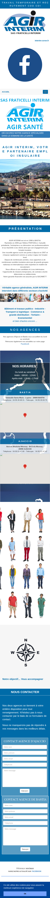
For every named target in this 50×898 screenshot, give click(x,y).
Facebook (25, 344)
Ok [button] (25, 894)
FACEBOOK (36, 871)
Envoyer (24, 791)
